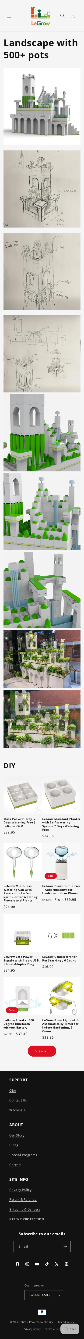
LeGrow (23, 1322)
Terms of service (55, 1329)
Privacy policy (32, 1329)
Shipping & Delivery (24, 1209)
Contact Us (18, 1100)
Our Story (16, 1135)
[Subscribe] (65, 1246)
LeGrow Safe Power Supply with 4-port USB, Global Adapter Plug (22, 960)
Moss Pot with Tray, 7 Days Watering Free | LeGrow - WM (20, 822)
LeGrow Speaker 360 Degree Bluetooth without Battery (19, 1023)
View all (42, 1051)
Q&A (12, 1090)
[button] (9, 16)
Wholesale (17, 1110)
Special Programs (23, 1155)
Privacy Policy (20, 1189)
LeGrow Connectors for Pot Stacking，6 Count (59, 958)
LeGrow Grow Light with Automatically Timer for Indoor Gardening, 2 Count (60, 1025)
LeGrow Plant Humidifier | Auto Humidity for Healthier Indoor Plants (61, 889)
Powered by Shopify (41, 1322)
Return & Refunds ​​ (23, 1199)
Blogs (13, 1145)
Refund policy (65, 1322)
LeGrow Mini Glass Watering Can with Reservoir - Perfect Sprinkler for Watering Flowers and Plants (21, 893)
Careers (15, 1164)
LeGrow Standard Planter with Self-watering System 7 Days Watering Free (61, 824)
